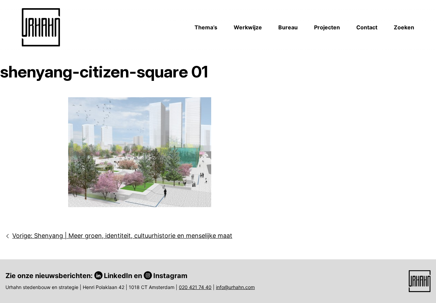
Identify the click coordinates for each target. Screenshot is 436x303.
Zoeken (404, 27)
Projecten (327, 27)
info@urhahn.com (235, 287)
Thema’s (205, 27)
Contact (366, 27)
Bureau (288, 27)
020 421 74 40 (195, 287)
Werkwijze (248, 27)
